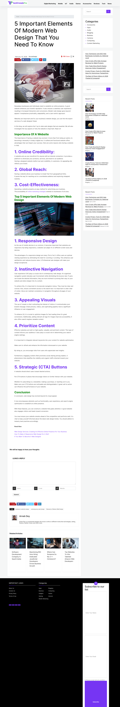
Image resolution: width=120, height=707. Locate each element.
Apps (89, 27)
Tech (103, 3)
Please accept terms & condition (95, 680)
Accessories (87, 3)
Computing (91, 40)
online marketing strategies (37, 191)
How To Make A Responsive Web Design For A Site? (31, 434)
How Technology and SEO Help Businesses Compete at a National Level (96, 56)
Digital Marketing (50, 3)
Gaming (41, 596)
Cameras (90, 38)
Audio (71, 3)
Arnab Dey (24, 516)
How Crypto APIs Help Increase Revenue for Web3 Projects (95, 132)
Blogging (90, 33)
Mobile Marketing (43, 598)
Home (17, 16)
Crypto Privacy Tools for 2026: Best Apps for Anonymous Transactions (96, 163)
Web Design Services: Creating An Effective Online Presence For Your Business (40, 431)
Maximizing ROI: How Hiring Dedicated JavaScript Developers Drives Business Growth (35, 559)
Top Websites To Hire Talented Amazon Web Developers (70, 556)
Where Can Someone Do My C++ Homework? (51, 555)
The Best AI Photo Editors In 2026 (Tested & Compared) (96, 179)
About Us (11, 588)
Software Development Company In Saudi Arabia (17, 555)
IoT (66, 3)
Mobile (60, 3)
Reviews (97, 3)
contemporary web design (37, 509)
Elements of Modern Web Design (54, 509)
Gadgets (41, 593)
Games (78, 3)
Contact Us (12, 591)
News (110, 3)
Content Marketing (93, 43)
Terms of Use (12, 596)
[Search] (108, 11)
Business (90, 35)
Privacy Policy (12, 593)
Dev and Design (33, 56)
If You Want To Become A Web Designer (27, 436)
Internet (50, 596)
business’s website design (22, 509)
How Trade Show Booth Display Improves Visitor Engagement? (95, 147)
